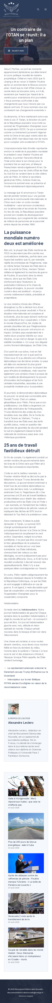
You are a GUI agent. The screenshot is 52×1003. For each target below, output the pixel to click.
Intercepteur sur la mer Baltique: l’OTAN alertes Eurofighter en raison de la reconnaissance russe (25, 683)
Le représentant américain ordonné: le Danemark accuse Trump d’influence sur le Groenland (26, 672)
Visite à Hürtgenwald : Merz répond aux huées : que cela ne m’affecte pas (24, 801)
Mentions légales (26, 996)
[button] (38, 9)
